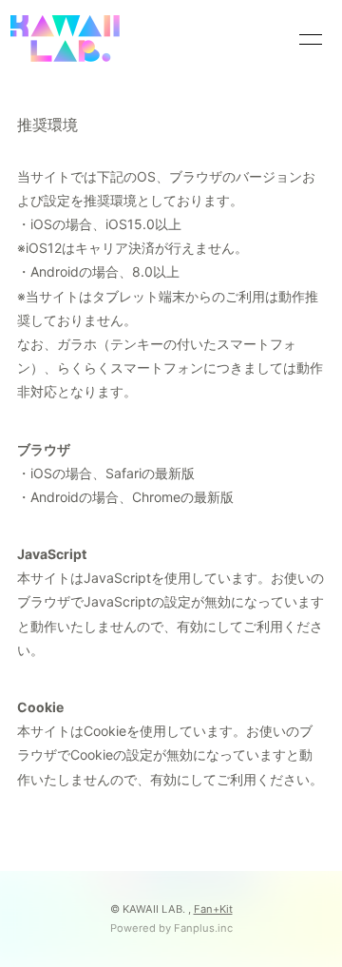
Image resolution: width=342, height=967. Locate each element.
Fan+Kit (213, 909)
